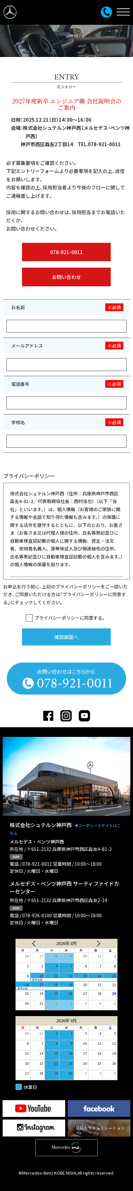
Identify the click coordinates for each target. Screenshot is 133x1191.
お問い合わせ (66, 276)
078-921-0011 (66, 252)
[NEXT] (101, 943)
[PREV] (32, 943)
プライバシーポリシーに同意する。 (70, 617)
